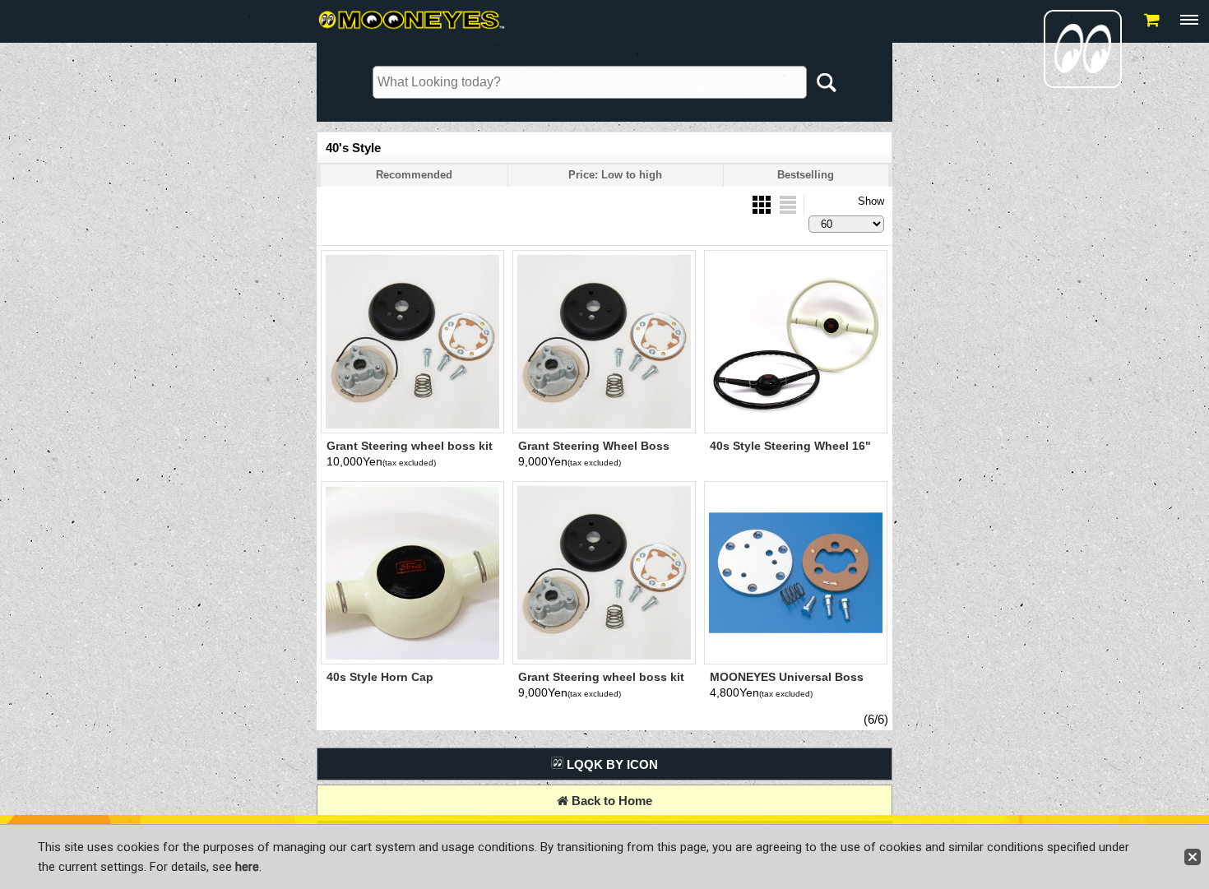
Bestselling (805, 175)
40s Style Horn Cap (380, 676)
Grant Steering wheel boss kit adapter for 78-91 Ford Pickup (410, 452)
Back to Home (610, 801)
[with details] (787, 203)
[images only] (763, 203)
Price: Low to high (615, 175)
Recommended (414, 175)
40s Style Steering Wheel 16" (790, 445)
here (247, 866)
